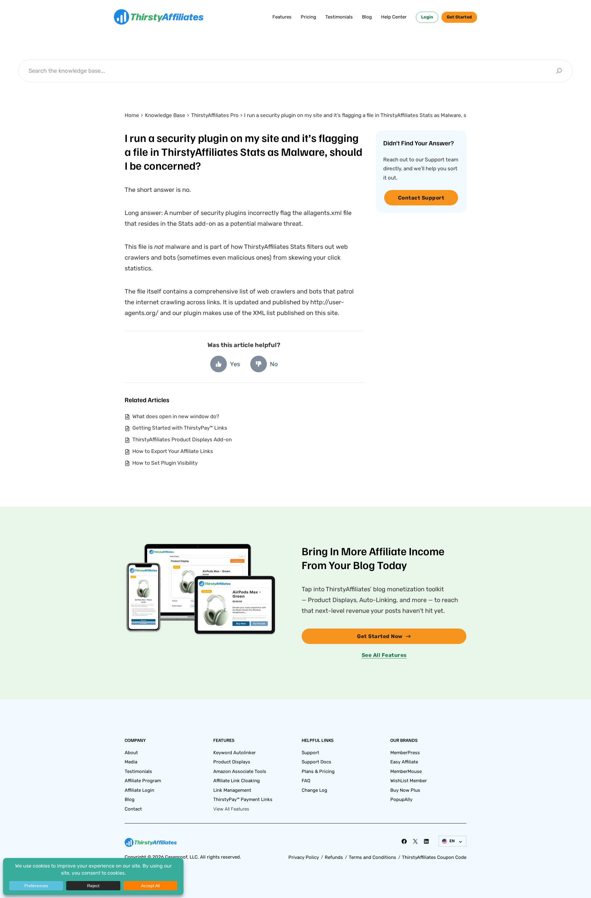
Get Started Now (380, 636)
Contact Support (421, 198)
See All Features (384, 655)
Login (427, 17)
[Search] (559, 71)
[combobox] (291, 70)
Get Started (459, 17)
